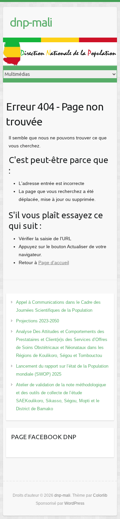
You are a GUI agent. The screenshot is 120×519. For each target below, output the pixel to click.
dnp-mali (31, 22)
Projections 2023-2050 (37, 320)
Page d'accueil (53, 262)
